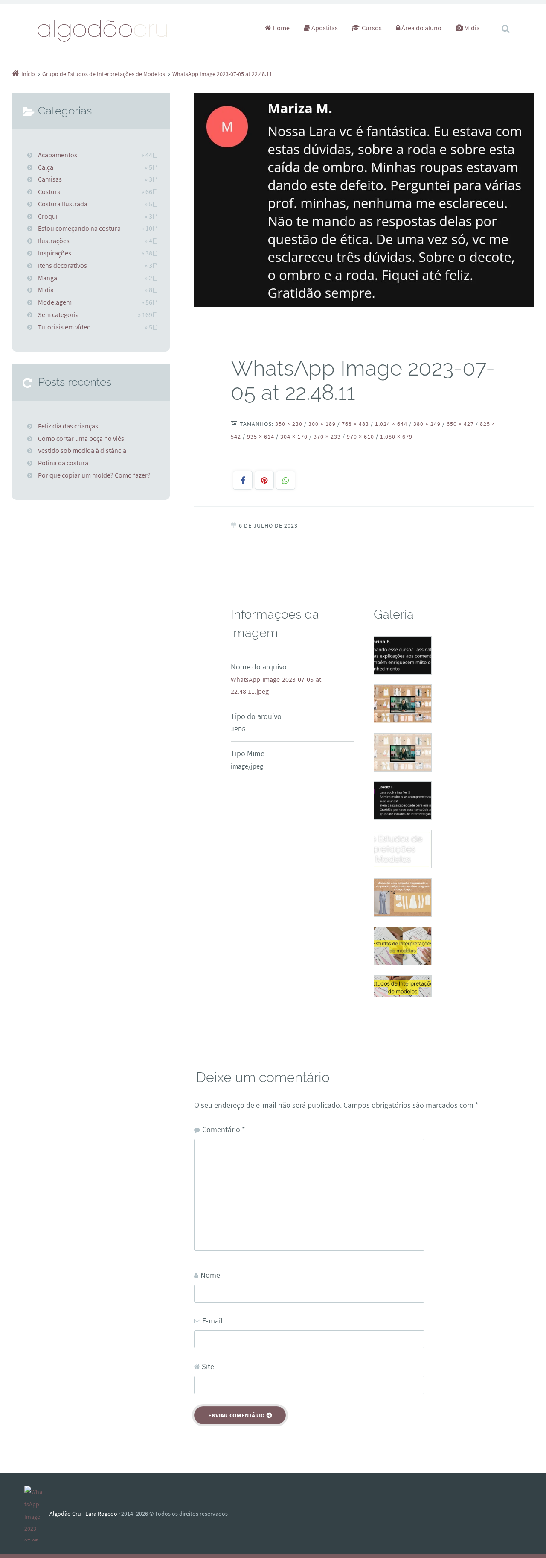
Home (280, 27)
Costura (49, 191)
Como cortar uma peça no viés (81, 438)
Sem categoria (58, 314)
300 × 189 (322, 424)
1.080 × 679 (396, 436)
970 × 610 (360, 436)
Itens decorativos (62, 265)
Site (208, 1366)
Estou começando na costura (79, 228)
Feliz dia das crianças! (69, 426)
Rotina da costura (63, 462)
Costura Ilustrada (62, 204)
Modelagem (55, 302)
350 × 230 (288, 424)
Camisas (50, 179)
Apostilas (324, 27)
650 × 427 (460, 424)
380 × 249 (427, 424)
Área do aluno (420, 27)
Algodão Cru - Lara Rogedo (83, 1513)
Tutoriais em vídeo (64, 327)
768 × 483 (355, 424)
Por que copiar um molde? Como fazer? (94, 475)
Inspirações (54, 253)
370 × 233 (327, 436)
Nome (210, 1275)
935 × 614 (260, 436)
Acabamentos (57, 154)
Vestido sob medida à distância (82, 450)
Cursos (371, 27)
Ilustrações (54, 240)
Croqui (48, 216)
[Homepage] (103, 30)
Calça (45, 167)
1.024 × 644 (391, 424)
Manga (47, 277)
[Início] (36, 1513)
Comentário (223, 1129)
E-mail (212, 1321)
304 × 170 (294, 436)
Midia (471, 27)
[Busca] (497, 20)
